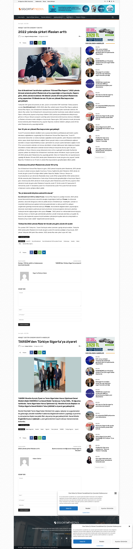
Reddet (101, 541)
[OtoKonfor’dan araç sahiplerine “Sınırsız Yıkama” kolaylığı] (90, 138)
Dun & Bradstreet (36, 241)
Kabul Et (82, 541)
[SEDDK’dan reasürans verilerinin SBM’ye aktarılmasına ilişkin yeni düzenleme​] (90, 83)
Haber (77, 241)
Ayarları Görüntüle (121, 541)
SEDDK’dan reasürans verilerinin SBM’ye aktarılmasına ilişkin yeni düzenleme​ (104, 84)
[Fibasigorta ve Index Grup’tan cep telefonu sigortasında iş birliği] (90, 72)
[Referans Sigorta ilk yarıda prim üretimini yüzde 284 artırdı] (90, 116)
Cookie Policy (100, 545)
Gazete (73, 241)
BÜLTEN (26, 23)
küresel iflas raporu (28, 243)
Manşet (21, 28)
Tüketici (39, 28)
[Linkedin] (44, 43)
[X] (35, 43)
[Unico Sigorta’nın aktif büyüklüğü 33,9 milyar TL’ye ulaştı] (90, 127)
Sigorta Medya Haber (31, 36)
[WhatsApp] (40, 43)
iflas (20, 243)
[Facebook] (107, 1)
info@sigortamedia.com (71, 533)
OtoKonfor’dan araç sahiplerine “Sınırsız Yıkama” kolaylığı (102, 139)
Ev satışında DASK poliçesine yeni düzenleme (105, 106)
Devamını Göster (99, 157)
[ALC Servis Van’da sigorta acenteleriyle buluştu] (90, 94)
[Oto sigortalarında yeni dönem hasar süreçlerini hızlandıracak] (90, 149)
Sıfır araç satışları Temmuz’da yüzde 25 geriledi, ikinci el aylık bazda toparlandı (105, 51)
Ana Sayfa (20, 23)
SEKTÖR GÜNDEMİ (30, 28)
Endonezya (66, 241)
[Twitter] (105, 1)
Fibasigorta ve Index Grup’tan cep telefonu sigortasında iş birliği (103, 73)
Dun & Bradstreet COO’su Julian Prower (52, 241)
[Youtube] (109, 1)
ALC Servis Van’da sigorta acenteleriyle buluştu (104, 95)
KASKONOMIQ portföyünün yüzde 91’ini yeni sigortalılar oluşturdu (105, 62)
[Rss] (114, 1)
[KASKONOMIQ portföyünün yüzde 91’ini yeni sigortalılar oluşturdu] (90, 61)
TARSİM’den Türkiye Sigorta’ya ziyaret (68, 263)
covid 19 (28, 241)
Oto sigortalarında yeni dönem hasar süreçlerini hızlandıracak (104, 150)
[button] (129, 526)
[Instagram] (111, 1)
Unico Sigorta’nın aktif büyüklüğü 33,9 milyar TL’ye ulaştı (105, 128)
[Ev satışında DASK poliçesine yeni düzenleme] (90, 105)
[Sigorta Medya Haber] (19, 36)
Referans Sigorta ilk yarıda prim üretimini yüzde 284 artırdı (105, 117)
